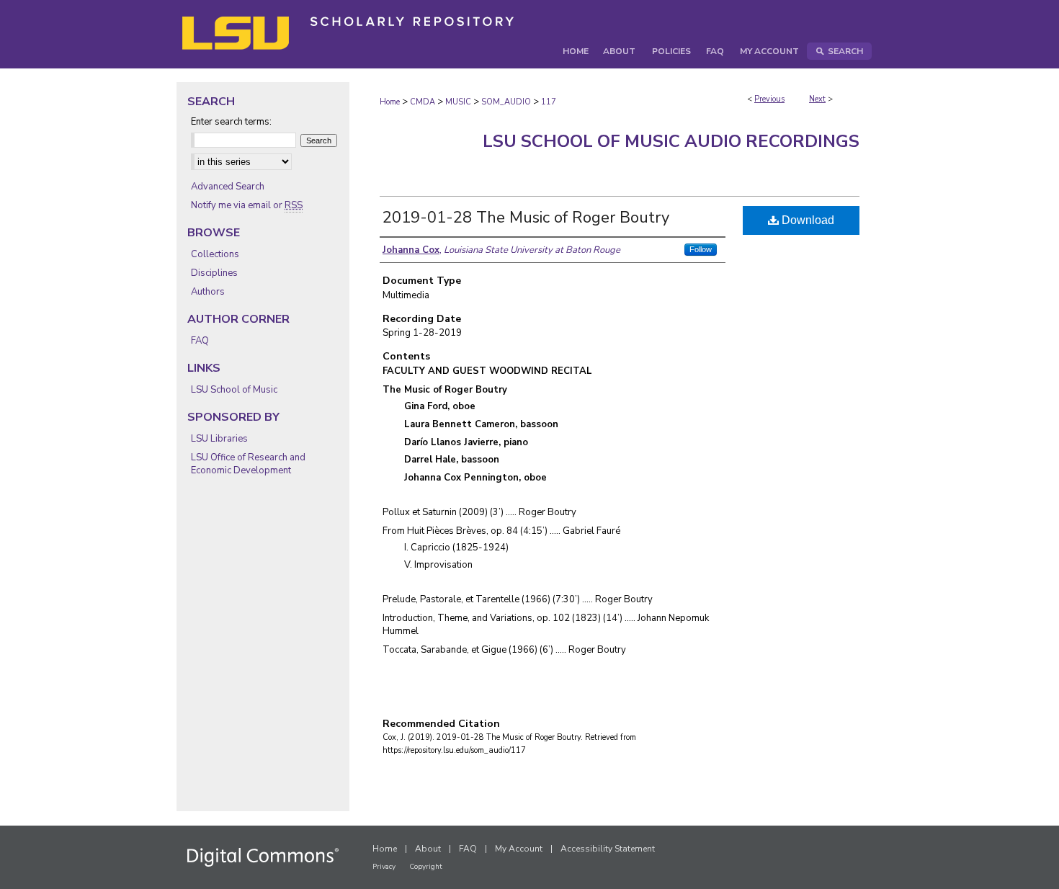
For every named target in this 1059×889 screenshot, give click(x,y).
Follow (700, 249)
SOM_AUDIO (506, 102)
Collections (215, 254)
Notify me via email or (247, 205)
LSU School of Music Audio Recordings (671, 141)
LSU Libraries (219, 438)
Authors (208, 291)
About (428, 848)
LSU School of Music (234, 389)
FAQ (200, 340)
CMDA (422, 102)
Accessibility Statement (607, 848)
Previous (769, 99)
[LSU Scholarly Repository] (529, 34)
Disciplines (214, 273)
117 (548, 102)
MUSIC (458, 102)
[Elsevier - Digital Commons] (262, 857)
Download (806, 220)
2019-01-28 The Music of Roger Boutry (526, 217)
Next (817, 99)
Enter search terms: (231, 121)
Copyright (425, 867)
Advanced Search (227, 186)
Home (390, 102)
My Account (518, 848)
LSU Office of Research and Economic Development (248, 464)
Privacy (384, 867)
